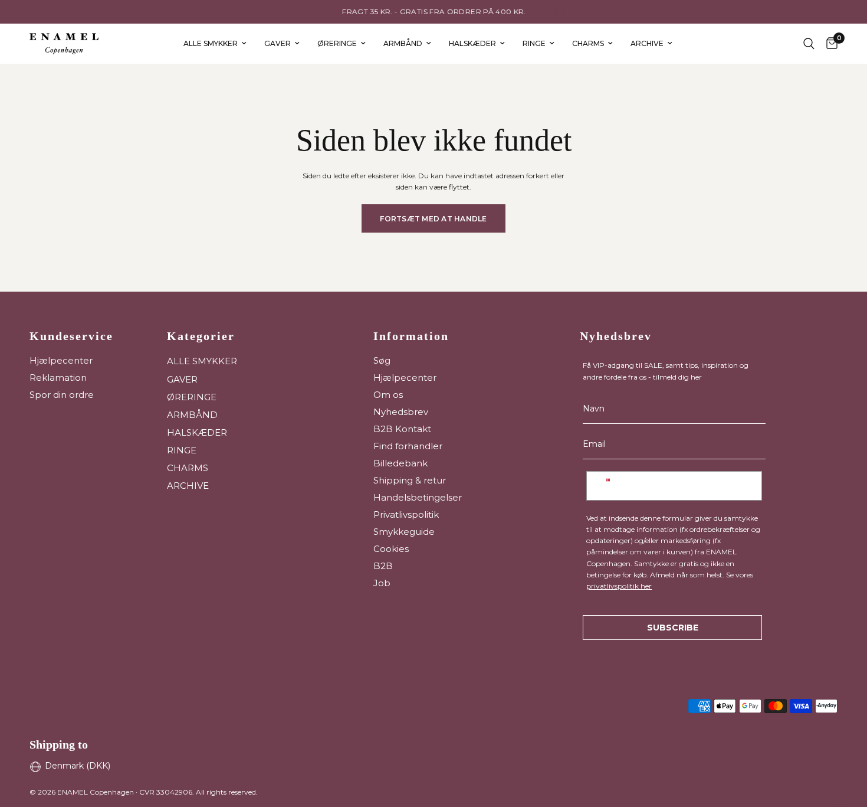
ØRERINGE (337, 43)
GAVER (277, 43)
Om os (388, 394)
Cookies (391, 548)
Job (381, 583)
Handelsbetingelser (417, 497)
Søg (381, 360)
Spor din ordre (61, 394)
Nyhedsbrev (400, 411)
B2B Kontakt (402, 428)
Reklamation (58, 377)
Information (411, 336)
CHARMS (588, 43)
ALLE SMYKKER (210, 43)
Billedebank (400, 463)
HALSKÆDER (472, 43)
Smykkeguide (404, 531)
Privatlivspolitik (406, 514)
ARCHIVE (647, 43)
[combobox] (608, 486)
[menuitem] (215, 43)
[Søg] (808, 44)
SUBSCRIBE (672, 627)
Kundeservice (71, 336)
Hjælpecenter (61, 360)
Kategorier (201, 336)
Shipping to (58, 744)
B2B (383, 565)
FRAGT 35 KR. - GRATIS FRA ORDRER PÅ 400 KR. (433, 11)
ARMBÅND (402, 43)
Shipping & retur (409, 480)
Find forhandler (407, 446)
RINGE (534, 43)
